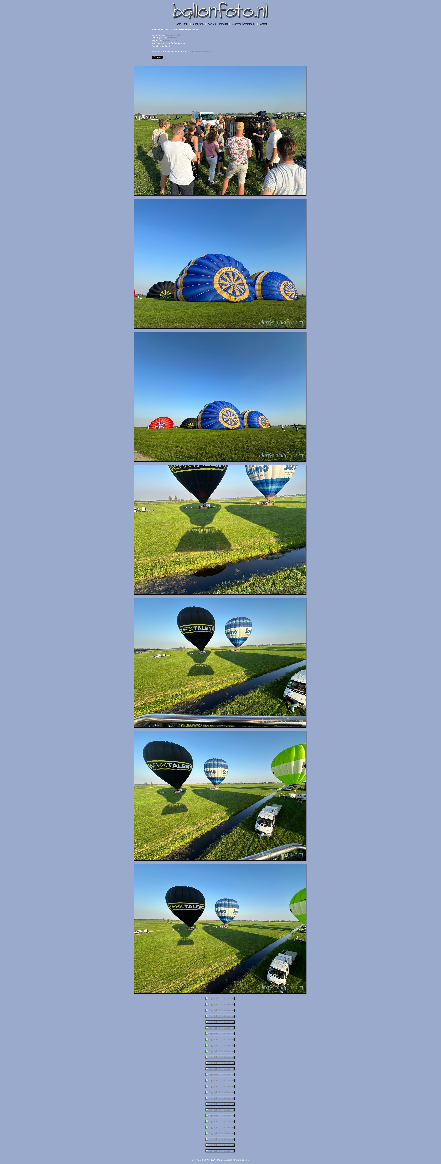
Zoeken (212, 23)
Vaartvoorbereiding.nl (243, 23)
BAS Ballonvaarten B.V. (201, 51)
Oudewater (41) (172, 35)
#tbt (186, 23)
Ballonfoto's (197, 23)
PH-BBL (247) (170, 40)
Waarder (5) (172, 37)
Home (177, 23)
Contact (262, 23)
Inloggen (224, 23)
